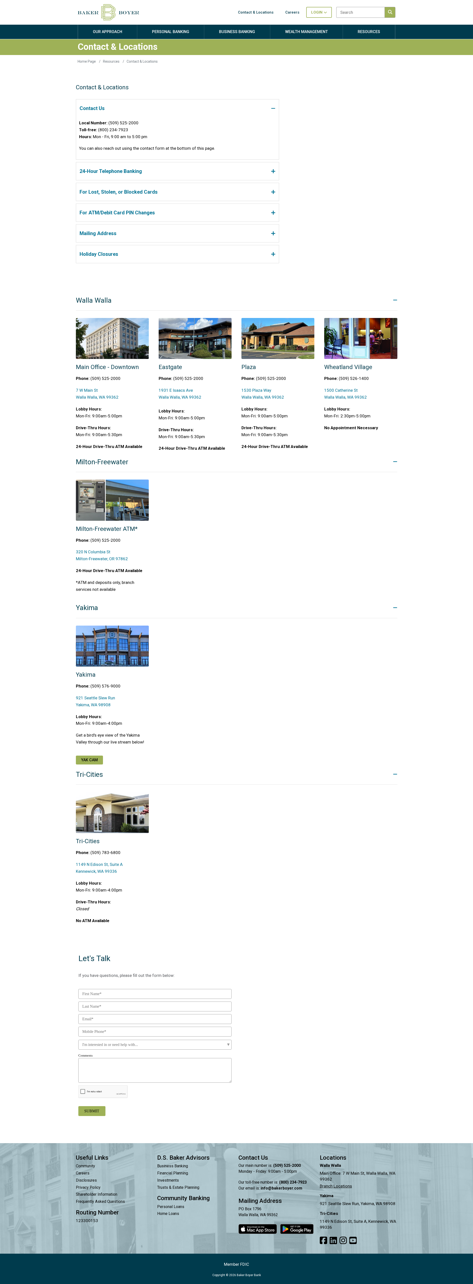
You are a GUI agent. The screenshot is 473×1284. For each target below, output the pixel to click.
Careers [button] (292, 12)
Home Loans (168, 1213)
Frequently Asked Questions (100, 1201)
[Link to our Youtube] (353, 1241)
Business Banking (172, 1166)
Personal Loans (170, 1206)
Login (316, 12)
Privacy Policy (88, 1187)
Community (85, 1166)
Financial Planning (172, 1173)
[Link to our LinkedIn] (333, 1241)
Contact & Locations (142, 61)
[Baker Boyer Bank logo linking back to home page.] (108, 12)
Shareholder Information (96, 1194)
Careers (82, 1173)
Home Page (87, 61)
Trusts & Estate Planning (178, 1187)
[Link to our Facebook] (323, 1241)
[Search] (390, 12)
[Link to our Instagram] (343, 1241)
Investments (168, 1180)
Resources (111, 61)
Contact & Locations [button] (255, 12)
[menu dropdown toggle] (107, 36)
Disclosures (86, 1180)
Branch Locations (336, 1186)
